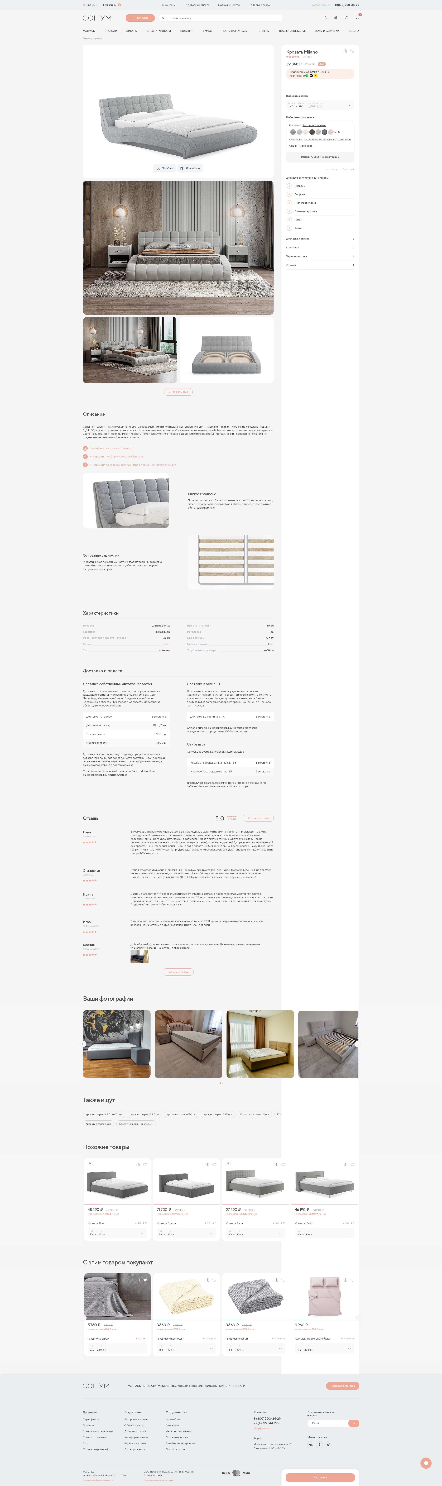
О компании (169, 5)
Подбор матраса (259, 5)
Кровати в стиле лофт (98, 1123)
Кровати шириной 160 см (254, 1114)
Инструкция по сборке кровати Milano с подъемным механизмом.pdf (132, 464)
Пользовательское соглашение (159, 1480)
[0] (357, 18)
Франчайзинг (173, 1419)
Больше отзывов (178, 972)
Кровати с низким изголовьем (136, 1123)
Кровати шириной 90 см (145, 1114)
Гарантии (88, 1425)
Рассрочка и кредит (136, 1419)
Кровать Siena (234, 1223)
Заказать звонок (320, 5)
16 (146, 1223)
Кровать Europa (166, 1223)
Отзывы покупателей (95, 1449)
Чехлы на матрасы (235, 31)
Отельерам (173, 1425)
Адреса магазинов (343, 1385)
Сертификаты (91, 1419)
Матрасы (135, 1386)
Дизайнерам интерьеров (180, 1443)
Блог (86, 1443)
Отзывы (291, 265)
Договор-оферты (134, 1449)
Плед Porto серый (98, 1338)
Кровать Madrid (304, 1223)
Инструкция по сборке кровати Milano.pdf (116, 456)
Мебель (163, 1386)
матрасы (89, 31)
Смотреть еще (178, 391)
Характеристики (296, 256)
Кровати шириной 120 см (181, 1114)
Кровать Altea (96, 1223)
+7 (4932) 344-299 (266, 1423)
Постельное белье (292, 31)
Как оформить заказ (136, 1437)
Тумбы (207, 31)
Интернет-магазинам (178, 1431)
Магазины (109, 5)
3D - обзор (167, 168)
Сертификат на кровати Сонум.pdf (111, 448)
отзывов (307, 57)
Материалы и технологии (98, 1431)
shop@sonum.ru (263, 1428)
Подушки (186, 31)
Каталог (142, 18)
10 (284, 1223)
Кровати (111, 31)
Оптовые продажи (177, 1437)
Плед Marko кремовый (170, 1338)
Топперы (263, 31)
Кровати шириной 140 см (218, 1114)
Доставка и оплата (197, 5)
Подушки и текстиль (187, 1386)
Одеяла (354, 31)
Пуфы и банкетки (327, 31)
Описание (292, 247)
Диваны (131, 31)
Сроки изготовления (95, 1437)
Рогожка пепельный (314, 125)
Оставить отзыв (258, 818)
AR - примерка (193, 168)
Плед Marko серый (237, 1338)
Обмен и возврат (134, 1425)
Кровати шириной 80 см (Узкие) (104, 1114)
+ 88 (337, 132)
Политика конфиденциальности (98, 1480)
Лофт (166, 644)
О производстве (175, 1449)
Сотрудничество (229, 5)
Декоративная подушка (378, 1338)
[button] (83, 1044)
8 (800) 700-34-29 (347, 5)
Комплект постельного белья (312, 1338)
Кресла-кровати (159, 31)
